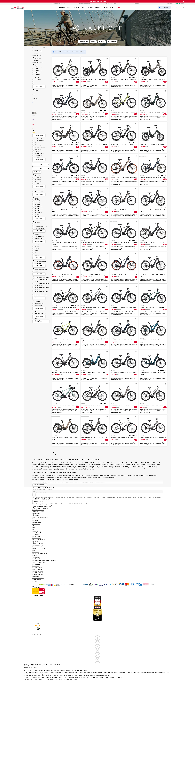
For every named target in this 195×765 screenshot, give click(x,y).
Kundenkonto (35, 519)
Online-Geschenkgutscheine (39, 533)
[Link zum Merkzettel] (180, 7)
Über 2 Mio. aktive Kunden (110, 3)
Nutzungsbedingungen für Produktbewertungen (44, 560)
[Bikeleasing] (42, 585)
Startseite (34, 47)
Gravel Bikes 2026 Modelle (39, 572)
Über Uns (34, 527)
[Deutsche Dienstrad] (56, 585)
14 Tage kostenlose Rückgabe (58, 3)
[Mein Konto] (176, 7)
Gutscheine (136, 3)
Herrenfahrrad (35, 566)
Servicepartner (36, 524)
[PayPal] (107, 585)
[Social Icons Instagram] (97, 649)
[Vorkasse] (153, 585)
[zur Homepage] (17, 7)
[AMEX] (132, 585)
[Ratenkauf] (139, 585)
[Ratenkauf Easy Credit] (146, 585)
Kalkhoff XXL (36, 74)
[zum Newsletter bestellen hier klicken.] (33, 494)
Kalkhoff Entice (37, 71)
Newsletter (35, 520)
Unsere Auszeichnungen (38, 539)
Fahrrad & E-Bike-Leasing (38, 548)
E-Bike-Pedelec (37, 55)
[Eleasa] (72, 585)
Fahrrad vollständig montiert (84, 3)
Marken (39, 47)
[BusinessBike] (49, 585)
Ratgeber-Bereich (36, 531)
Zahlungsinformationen (38, 511)
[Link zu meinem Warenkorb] (183, 7)
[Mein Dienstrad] (64, 585)
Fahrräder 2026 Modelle (38, 571)
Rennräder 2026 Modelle (38, 574)
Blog (33, 529)
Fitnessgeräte (35, 576)
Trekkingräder (36, 53)
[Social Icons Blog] (97, 660)
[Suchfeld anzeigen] (173, 7)
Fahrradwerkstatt (36, 522)
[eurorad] (101, 585)
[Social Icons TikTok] (97, 655)
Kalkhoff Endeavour (38, 69)
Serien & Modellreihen (38, 578)
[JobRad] (35, 585)
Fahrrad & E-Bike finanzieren (39, 547)
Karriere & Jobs (36, 536)
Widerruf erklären (36, 557)
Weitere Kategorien (37, 579)
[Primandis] (79, 585)
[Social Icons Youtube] (97, 644)
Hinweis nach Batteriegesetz (39, 553)
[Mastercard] (127, 585)
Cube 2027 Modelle (37, 567)
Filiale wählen (58, 51)
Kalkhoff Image (37, 72)
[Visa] (121, 585)
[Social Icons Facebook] (97, 638)
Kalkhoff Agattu (37, 67)
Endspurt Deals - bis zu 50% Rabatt (97, 1)
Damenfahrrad (36, 564)
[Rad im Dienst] (86, 585)
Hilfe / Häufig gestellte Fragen (40, 517)
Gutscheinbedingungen (38, 558)
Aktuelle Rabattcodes (37, 541)
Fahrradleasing (36, 513)
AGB (33, 550)
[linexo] (96, 585)
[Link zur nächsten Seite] (55, 455)
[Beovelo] (91, 585)
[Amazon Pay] (114, 585)
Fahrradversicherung (37, 545)
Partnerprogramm (36, 538)
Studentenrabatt (36, 534)
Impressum (35, 555)
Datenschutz (35, 552)
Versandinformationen (38, 510)
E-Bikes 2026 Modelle (37, 569)
